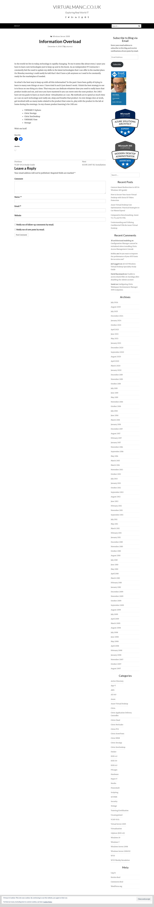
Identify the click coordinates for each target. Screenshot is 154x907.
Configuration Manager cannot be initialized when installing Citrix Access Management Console (124, 246)
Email (17, 206)
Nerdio (113, 783)
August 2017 (115, 434)
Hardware (115, 774)
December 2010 (117, 542)
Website (17, 215)
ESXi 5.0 (114, 761)
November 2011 (117, 510)
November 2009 (117, 596)
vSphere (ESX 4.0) (118, 833)
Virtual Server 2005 (118, 824)
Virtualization (116, 829)
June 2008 (115, 637)
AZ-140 (113, 695)
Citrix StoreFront (117, 734)
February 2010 (116, 583)
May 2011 (114, 524)
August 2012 (116, 497)
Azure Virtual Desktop (119, 704)
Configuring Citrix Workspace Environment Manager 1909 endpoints (124, 287)
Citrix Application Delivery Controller (121, 714)
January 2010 (116, 587)
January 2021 (116, 343)
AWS (112, 690)
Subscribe (117, 65)
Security (114, 801)
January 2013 (116, 483)
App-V (113, 686)
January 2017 (116, 443)
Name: (18, 197)
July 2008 (114, 632)
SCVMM (114, 797)
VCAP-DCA (115, 820)
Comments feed (117, 882)
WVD (113, 856)
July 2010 (114, 560)
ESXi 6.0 (114, 765)
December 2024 (117, 316)
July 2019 (114, 388)
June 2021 (114, 334)
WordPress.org (116, 886)
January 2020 (116, 370)
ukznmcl (69, 46)
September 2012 (117, 492)
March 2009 (115, 623)
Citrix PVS (115, 729)
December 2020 (117, 348)
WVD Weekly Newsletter (120, 860)
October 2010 (116, 551)
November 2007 (117, 660)
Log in (113, 873)
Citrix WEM (115, 738)
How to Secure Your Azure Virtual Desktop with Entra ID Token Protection (124, 197)
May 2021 (114, 339)
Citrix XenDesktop (118, 747)
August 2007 (116, 669)
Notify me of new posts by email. (30, 229)
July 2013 (114, 479)
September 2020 (117, 352)
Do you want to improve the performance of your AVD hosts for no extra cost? (124, 256)
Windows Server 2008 (61, 36)
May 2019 (114, 397)
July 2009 (114, 614)
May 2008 (115, 641)
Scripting (114, 792)
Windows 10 (115, 838)
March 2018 (115, 420)
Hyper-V (114, 779)
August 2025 (116, 307)
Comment (18, 179)
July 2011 (114, 519)
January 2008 (116, 655)
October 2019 (116, 384)
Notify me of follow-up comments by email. (35, 225)
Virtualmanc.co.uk (77, 7)
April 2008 (115, 646)
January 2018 (116, 424)
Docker (113, 752)
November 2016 (117, 447)
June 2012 (114, 501)
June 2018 (114, 415)
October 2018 (116, 406)
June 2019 (114, 393)
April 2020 (115, 361)
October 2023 (116, 325)
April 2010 (115, 574)
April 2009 (115, 619)
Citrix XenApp (116, 743)
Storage (114, 806)
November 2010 (117, 547)
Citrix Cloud (115, 720)
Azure (113, 699)
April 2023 (115, 330)
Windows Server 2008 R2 (120, 851)
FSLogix (114, 770)
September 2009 (117, 605)
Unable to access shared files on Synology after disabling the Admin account (125, 277)
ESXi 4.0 (114, 756)
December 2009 (117, 592)
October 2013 (116, 474)
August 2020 (116, 357)
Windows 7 (115, 842)
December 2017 (117, 429)
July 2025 (114, 311)
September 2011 (117, 515)
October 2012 (116, 488)
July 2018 (114, 411)
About (17, 26)
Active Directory (117, 681)
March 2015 (115, 461)
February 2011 (116, 533)
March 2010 (115, 578)
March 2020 (115, 366)
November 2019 (117, 379)
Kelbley (114, 254)
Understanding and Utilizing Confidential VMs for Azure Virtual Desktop (124, 225)
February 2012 (116, 506)
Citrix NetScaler (117, 725)
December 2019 (117, 375)
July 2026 (114, 302)
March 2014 (115, 465)
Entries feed (115, 877)
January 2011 (116, 537)
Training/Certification (120, 811)
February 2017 (116, 438)
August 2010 (115, 556)
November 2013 (117, 470)
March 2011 (115, 528)
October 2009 (116, 601)
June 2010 (114, 565)
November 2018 (117, 402)
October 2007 (116, 664)
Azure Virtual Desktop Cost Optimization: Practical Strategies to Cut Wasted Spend (125, 207)
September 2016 (117, 452)
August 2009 (116, 610)
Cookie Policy (47, 902)
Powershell (115, 788)
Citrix (113, 708)
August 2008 (116, 628)
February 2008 (116, 650)
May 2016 (114, 456)
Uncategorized (116, 815)
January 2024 (116, 321)
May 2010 (114, 569)
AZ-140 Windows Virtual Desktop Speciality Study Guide (123, 267)
